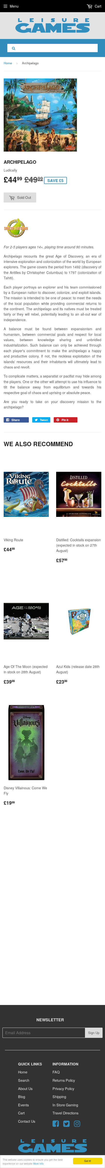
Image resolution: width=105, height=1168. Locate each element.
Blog (21, 1096)
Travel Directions (65, 1112)
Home (8, 63)
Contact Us (26, 1121)
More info (38, 1163)
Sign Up (93, 1032)
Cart (97, 6)
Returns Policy (63, 1080)
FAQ (56, 1071)
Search (23, 1080)
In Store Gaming (65, 1104)
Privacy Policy (63, 1088)
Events (23, 1104)
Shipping (59, 1096)
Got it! (87, 1161)
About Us (25, 1088)
